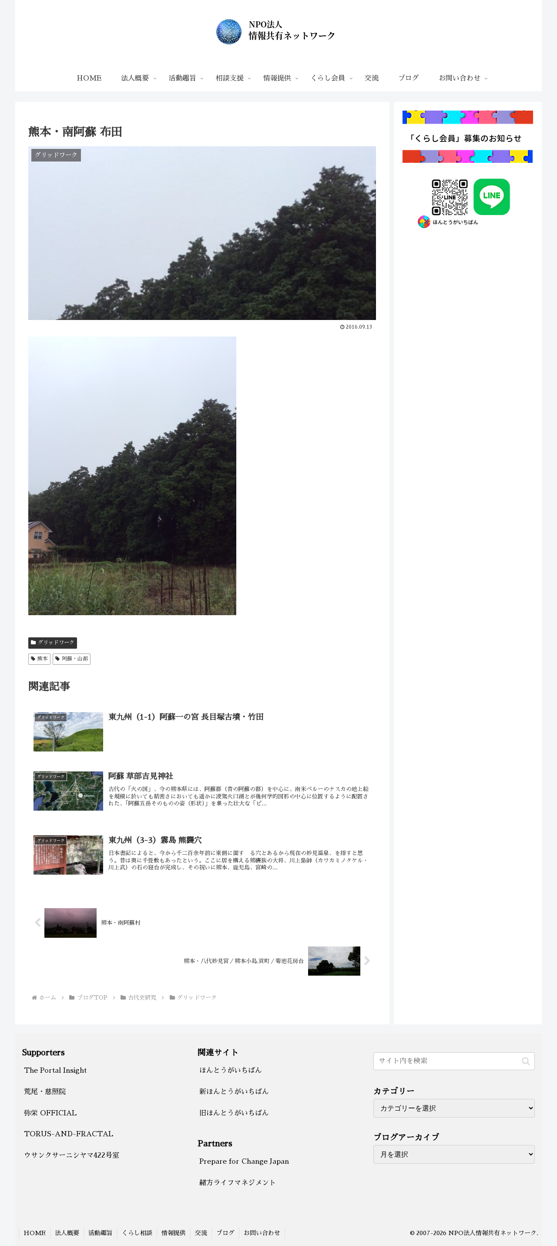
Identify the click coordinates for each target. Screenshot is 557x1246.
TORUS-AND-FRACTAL (68, 1134)
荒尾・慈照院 (45, 1091)
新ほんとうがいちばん (234, 1091)
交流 (201, 1233)
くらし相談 (137, 1233)
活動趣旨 (100, 1233)
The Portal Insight (55, 1070)
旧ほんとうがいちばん (234, 1113)
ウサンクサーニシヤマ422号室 (71, 1155)
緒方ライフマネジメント (237, 1182)
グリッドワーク (56, 642)
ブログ (225, 1233)
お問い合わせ (262, 1233)
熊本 (42, 658)
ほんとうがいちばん (230, 1070)
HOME (34, 1233)
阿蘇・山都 (75, 658)
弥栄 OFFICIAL (50, 1113)
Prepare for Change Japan (244, 1161)
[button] (526, 1061)
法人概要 (67, 1233)
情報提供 (173, 1233)
